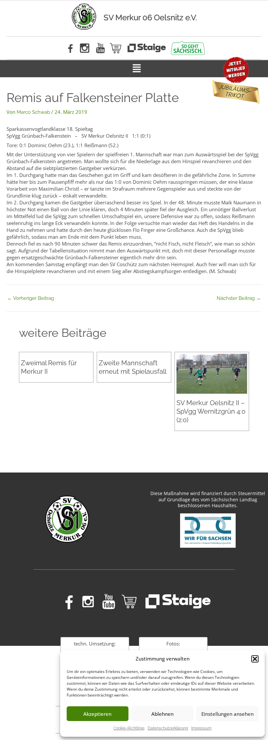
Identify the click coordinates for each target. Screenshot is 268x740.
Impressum (201, 728)
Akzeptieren (97, 714)
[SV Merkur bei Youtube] (100, 48)
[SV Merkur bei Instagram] (84, 48)
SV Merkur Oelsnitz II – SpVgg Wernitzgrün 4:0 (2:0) (210, 411)
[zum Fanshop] (116, 48)
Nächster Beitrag (239, 298)
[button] (255, 659)
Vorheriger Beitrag (30, 298)
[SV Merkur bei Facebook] (69, 48)
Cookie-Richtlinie (128, 728)
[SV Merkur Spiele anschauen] (146, 48)
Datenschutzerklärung (168, 728)
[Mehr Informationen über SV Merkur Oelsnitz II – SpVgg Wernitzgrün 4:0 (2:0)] (211, 373)
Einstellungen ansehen (227, 714)
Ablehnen (162, 714)
